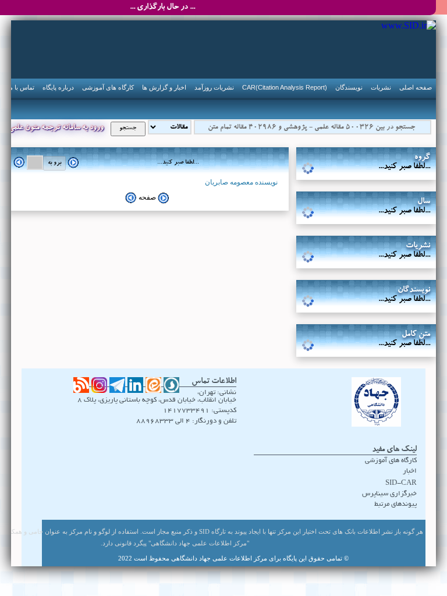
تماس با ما (21, 87)
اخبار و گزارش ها (164, 87)
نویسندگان (349, 87)
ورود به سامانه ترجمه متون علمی (56, 128)
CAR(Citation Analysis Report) (284, 87)
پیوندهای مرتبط (395, 504)
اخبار (410, 471)
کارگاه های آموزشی (108, 87)
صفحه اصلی (415, 87)
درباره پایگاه (58, 87)
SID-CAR (401, 483)
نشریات (381, 87)
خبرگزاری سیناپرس (389, 494)
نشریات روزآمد (214, 87)
